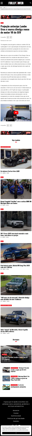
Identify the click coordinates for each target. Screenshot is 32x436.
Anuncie (16, 410)
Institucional (16, 416)
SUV (5, 7)
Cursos (16, 413)
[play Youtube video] (16, 112)
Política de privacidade (16, 418)
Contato (16, 421)
